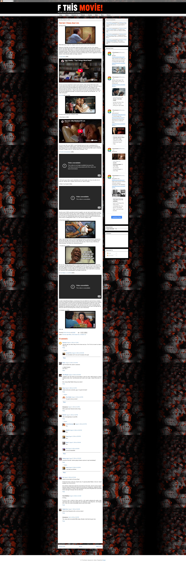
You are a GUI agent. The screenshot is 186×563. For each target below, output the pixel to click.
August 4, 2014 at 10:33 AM (75, 374)
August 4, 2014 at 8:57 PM (81, 424)
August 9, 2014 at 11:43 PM (75, 467)
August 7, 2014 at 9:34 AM (74, 509)
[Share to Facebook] (85, 332)
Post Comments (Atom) (83, 551)
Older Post (99, 546)
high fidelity (68, 334)
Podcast (83, 15)
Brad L (63, 362)
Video (96, 15)
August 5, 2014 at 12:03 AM (75, 458)
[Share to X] (84, 332)
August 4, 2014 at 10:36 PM (76, 430)
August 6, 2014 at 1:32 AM (75, 495)
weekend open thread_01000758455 (116, 23)
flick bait (64, 334)
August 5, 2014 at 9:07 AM (70, 477)
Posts (109, 253)
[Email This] (81, 332)
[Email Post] (78, 332)
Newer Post (62, 546)
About (66, 15)
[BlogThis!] (82, 332)
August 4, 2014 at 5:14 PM (74, 406)
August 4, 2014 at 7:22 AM (72, 342)
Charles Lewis (65, 458)
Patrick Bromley (69, 424)
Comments (110, 255)
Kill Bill (61, 95)
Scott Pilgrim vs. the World (65, 272)
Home (60, 15)
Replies (65, 350)
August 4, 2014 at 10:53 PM (75, 436)
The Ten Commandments (65, 151)
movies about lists (75, 334)
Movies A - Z (75, 15)
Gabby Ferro (65, 509)
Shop (102, 15)
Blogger (103, 560)
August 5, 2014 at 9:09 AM (73, 448)
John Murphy (65, 374)
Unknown (64, 342)
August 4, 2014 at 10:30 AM (78, 352)
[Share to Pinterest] (86, 332)
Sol (67, 448)
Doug (63, 388)
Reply (63, 347)
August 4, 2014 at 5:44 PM (72, 414)
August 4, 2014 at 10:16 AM (72, 362)
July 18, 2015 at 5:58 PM (73, 517)
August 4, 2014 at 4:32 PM (77, 397)
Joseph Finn (69, 352)
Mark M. (64, 414)
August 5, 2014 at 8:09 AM (75, 442)
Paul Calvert (109, 22)
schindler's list (83, 334)
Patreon (109, 15)
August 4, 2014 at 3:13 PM (71, 388)
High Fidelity (62, 56)
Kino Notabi (68, 397)
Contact (90, 15)
